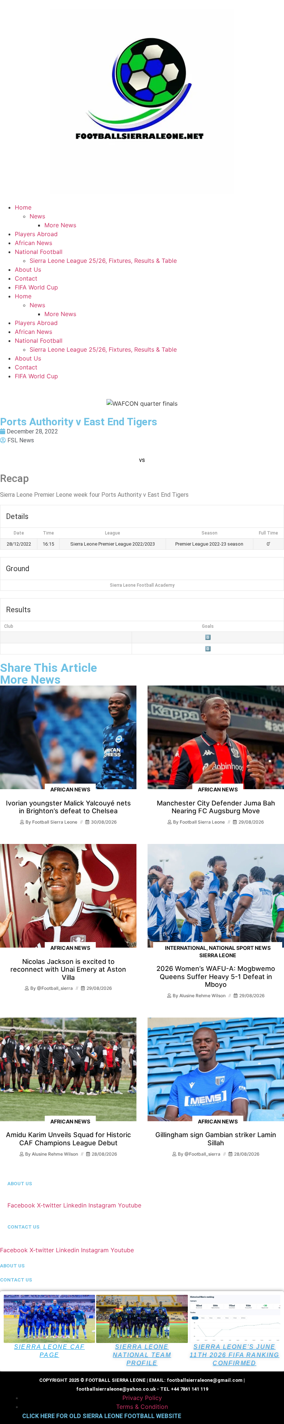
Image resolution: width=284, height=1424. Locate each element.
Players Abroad (36, 234)
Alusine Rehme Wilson (202, 995)
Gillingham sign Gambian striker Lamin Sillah (215, 1139)
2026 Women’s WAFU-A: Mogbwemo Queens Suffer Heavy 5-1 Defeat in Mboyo (215, 976)
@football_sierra (55, 988)
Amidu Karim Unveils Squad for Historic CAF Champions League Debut (68, 1139)
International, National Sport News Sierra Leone (218, 951)
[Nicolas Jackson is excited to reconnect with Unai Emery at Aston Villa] (68, 896)
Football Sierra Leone (54, 822)
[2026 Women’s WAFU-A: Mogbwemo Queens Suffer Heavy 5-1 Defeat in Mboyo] (216, 896)
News (37, 216)
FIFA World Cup (36, 287)
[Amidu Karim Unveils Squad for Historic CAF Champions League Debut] (68, 1069)
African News (33, 243)
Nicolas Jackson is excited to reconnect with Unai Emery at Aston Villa (68, 969)
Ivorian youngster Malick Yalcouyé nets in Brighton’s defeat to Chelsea (68, 807)
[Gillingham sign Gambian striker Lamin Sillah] (216, 1069)
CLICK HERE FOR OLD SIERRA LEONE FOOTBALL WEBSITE (101, 1416)
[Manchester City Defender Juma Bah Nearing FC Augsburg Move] (216, 737)
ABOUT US (19, 1183)
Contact (26, 278)
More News (60, 225)
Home (23, 207)
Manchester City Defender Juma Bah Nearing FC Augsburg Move (216, 807)
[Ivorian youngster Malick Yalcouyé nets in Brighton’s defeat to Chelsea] (68, 737)
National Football (38, 251)
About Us (28, 269)
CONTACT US (23, 1227)
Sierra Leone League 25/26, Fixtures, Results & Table (103, 260)
